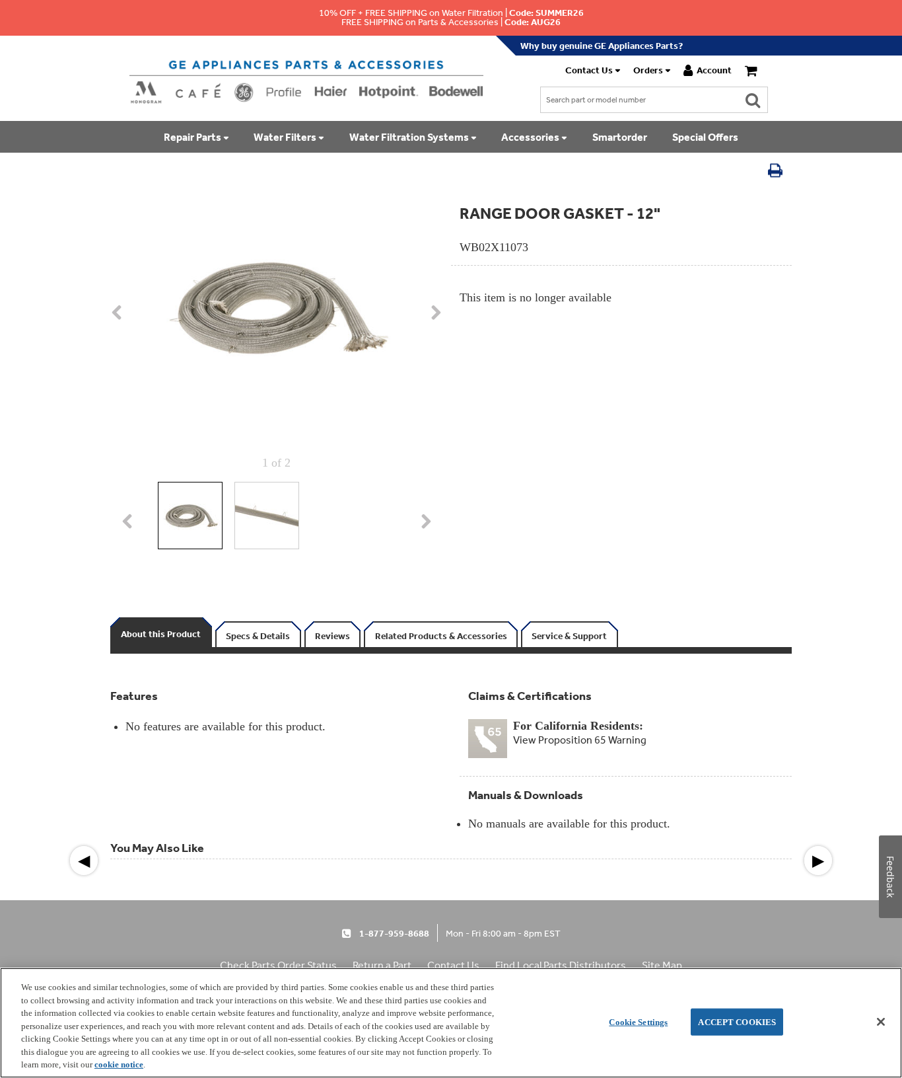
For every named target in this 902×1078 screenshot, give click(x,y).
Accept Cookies (737, 1021)
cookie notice (118, 1064)
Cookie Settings (638, 1021)
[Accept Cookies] (880, 1021)
